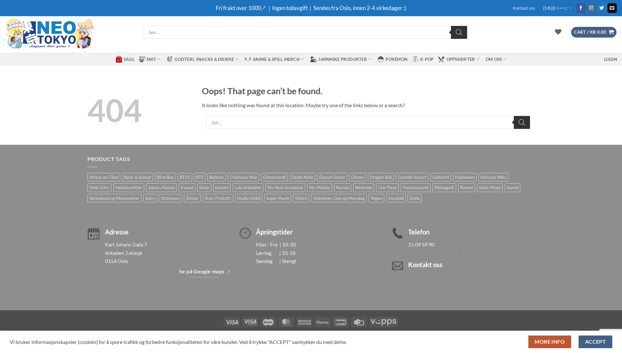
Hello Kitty (99, 187)
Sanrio (512, 187)
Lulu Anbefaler (248, 187)
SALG (129, 59)
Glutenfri (440, 177)
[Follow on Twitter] (601, 8)
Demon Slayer (332, 177)
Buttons (216, 177)
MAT (151, 59)
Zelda (414, 198)
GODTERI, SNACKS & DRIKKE (204, 59)
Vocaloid (396, 198)
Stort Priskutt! (218, 198)
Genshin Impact (412, 177)
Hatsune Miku (493, 177)
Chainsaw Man (243, 177)
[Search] (459, 32)
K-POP (426, 59)
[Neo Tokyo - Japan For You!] (49, 34)
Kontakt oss (524, 8)
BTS (199, 177)
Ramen (466, 187)
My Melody (319, 187)
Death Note (302, 177)
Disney (357, 177)
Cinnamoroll (274, 177)
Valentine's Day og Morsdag (339, 198)
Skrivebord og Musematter (114, 198)
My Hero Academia (285, 187)
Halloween (465, 177)
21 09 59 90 (421, 244)
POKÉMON (397, 59)
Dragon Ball (381, 177)
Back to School (137, 177)
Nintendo (363, 187)
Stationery (170, 198)
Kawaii (187, 187)
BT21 (185, 177)
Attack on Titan (103, 177)
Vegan (376, 198)
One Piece (387, 187)
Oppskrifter (460, 59)
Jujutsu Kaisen (161, 187)
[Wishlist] (558, 32)
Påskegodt (444, 187)
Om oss (494, 59)
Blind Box (165, 177)
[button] (593, 32)
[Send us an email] (612, 8)
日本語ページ (555, 8)
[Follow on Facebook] (581, 8)
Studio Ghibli (248, 198)
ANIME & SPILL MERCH (276, 59)
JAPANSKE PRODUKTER (342, 59)
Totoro (301, 198)
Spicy (150, 198)
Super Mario (277, 198)
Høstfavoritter (128, 187)
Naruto (342, 187)
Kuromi (222, 187)
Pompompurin (416, 187)
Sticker (192, 198)
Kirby (204, 187)
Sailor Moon (490, 187)
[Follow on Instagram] (591, 8)
